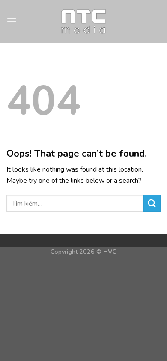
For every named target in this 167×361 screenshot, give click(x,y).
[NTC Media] (83, 21)
